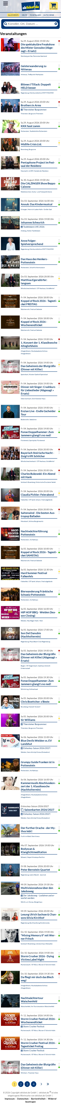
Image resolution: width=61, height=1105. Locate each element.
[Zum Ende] (48, 1084)
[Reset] (56, 24)
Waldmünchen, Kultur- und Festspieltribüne (36, 192)
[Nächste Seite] (41, 1084)
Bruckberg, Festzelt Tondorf (30, 707)
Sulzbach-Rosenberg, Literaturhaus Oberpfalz (37, 944)
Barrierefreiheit (38, 1098)
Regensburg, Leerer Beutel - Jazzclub (33, 875)
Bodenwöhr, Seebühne (28, 419)
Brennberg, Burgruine (28, 149)
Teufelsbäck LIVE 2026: (34, 227)
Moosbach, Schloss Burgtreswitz (32, 521)
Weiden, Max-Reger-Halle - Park (32, 621)
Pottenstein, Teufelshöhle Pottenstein (34, 131)
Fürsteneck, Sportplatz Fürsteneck (33, 440)
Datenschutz (23, 1098)
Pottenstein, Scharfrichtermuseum (33, 267)
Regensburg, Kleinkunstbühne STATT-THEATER (37, 93)
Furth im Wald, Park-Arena (30, 836)
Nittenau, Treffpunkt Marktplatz (32, 74)
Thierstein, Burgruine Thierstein (32, 113)
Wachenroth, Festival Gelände (31, 309)
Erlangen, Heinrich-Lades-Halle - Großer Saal (36, 209)
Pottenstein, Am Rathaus (29, 540)
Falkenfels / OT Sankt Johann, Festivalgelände (36, 500)
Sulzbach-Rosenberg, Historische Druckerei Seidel (38, 482)
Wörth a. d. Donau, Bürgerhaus (31, 902)
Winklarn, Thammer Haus (29, 1073)
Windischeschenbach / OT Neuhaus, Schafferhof (37, 288)
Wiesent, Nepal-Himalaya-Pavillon (33, 857)
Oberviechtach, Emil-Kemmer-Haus (33, 399)
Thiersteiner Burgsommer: (35, 109)
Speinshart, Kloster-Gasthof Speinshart (34, 374)
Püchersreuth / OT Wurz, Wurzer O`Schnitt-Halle (38, 965)
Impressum (10, 1098)
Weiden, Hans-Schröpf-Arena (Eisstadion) (35, 752)
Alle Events (13, 15)
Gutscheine (48, 15)
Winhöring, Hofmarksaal (29, 689)
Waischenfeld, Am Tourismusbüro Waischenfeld (37, 1006)
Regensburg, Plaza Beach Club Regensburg (35, 641)
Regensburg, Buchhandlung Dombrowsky (35, 923)
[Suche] (5, 24)
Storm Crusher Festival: (33, 1026)
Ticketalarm (35, 15)
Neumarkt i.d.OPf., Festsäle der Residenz (34, 171)
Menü (5, 3)
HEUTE (24, 15)
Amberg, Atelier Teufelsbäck (30, 231)
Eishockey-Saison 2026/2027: (37, 748)
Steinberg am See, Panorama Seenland (34, 56)
